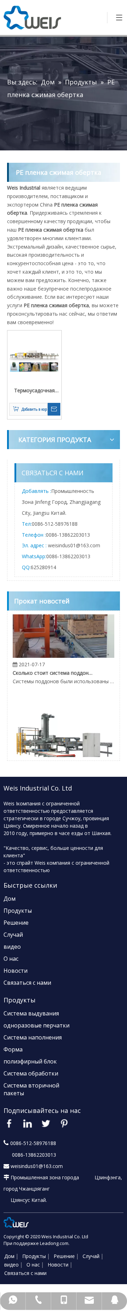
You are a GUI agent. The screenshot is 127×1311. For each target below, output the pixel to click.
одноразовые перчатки (36, 1025)
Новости (16, 971)
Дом (10, 898)
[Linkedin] (27, 1123)
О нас (11, 959)
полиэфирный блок (30, 1061)
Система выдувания (31, 1013)
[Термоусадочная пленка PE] (34, 356)
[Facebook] (9, 1123)
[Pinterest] (64, 1123)
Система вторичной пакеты (31, 1089)
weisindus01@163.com (74, 545)
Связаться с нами (27, 983)
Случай (13, 934)
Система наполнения (33, 1037)
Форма (13, 1049)
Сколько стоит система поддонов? (52, 669)
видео (12, 947)
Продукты (18, 910)
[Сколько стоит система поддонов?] (63, 652)
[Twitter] (46, 1123)
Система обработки (31, 1073)
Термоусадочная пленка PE (34, 391)
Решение (16, 922)
